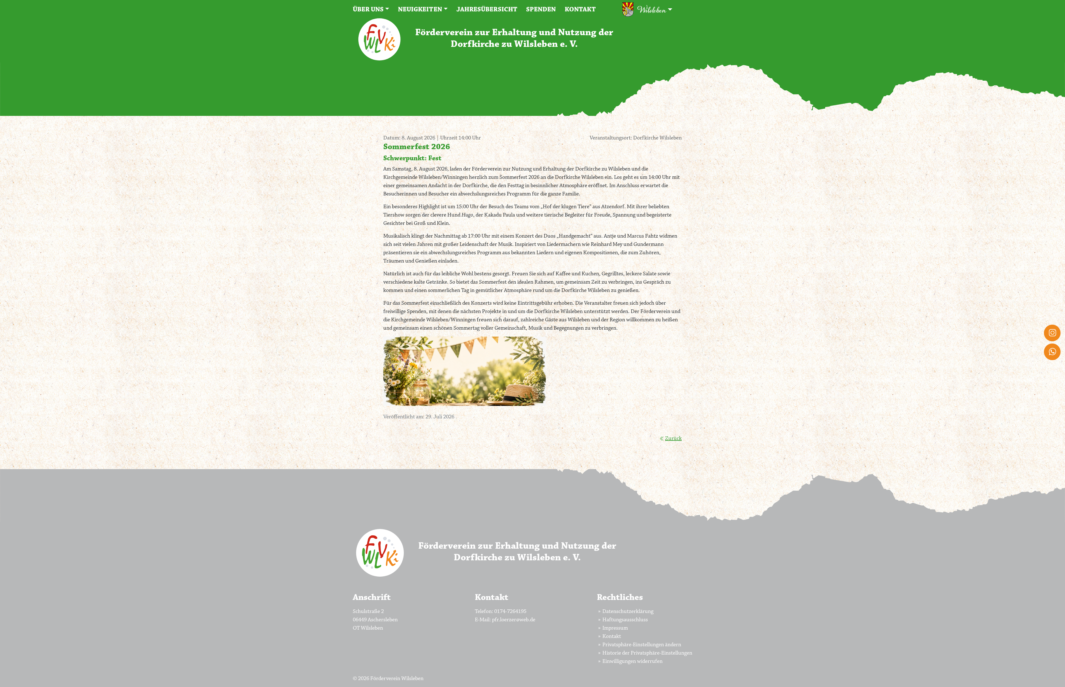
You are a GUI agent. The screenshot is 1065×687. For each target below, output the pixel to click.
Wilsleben (652, 10)
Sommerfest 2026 (416, 147)
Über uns (368, 9)
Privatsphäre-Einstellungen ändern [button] (641, 644)
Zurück (673, 438)
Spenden (541, 9)
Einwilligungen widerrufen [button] (632, 661)
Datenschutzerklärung (627, 611)
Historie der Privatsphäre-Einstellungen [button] (647, 653)
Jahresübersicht (487, 9)
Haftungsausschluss (625, 619)
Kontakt (580, 9)
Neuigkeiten (420, 9)
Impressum (615, 628)
